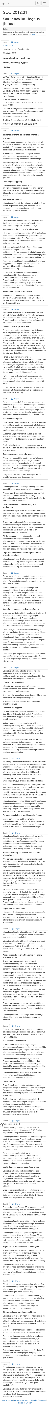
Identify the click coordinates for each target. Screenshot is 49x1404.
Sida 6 (5, 399)
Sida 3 (5, 130)
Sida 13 (5, 1026)
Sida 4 (5, 217)
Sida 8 (5, 573)
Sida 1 (5, 42)
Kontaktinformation (38, 1400)
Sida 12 (5, 929)
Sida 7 (5, 483)
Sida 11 (5, 833)
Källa (33, 34)
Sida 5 (5, 309)
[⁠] (37, 3)
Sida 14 (5, 1121)
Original (16, 42)
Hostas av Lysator (24, 1402)
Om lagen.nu (7, 1400)
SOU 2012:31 (8, 45)
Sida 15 (5, 1204)
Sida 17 (5, 1364)
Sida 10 (5, 758)
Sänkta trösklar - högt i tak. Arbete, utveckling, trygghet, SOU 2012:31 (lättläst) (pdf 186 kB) (23, 33)
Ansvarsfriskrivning (21, 1400)
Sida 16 (5, 1281)
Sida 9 (5, 668)
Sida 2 (5, 74)
